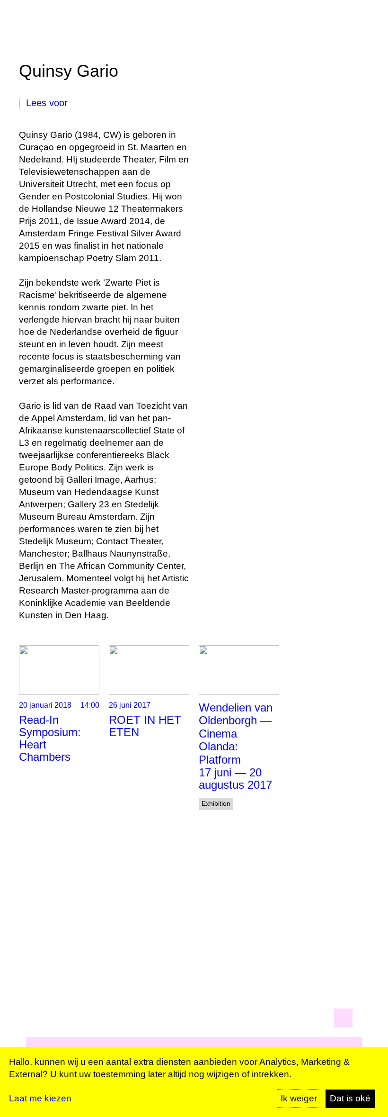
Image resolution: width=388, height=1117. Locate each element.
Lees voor (47, 103)
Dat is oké (350, 1098)
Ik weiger (299, 1098)
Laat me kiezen (40, 1098)
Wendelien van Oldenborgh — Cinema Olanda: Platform (236, 733)
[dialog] (194, 1082)
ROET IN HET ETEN (145, 726)
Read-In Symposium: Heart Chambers (50, 738)
